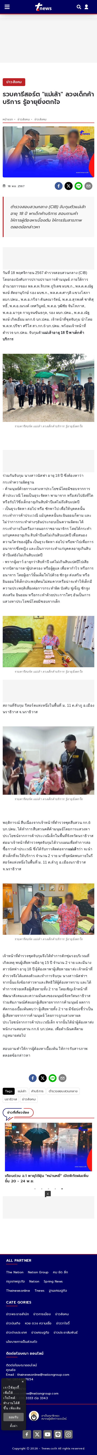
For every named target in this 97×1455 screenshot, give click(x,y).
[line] (78, 186)
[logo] (40, 7)
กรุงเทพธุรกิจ (15, 1281)
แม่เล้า (22, 1091)
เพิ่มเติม (15, 1408)
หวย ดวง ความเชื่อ (38, 1323)
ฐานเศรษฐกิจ (58, 1290)
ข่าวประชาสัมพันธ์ (66, 1332)
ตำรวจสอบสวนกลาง (63, 1091)
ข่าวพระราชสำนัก (17, 1314)
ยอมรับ (13, 1417)
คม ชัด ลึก (60, 1272)
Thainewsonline (18, 1290)
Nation (34, 1281)
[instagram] (68, 1434)
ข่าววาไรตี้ (63, 1323)
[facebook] (59, 186)
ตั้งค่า (13, 1426)
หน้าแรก (8, 119)
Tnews (39, 1290)
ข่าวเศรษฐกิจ (40, 1332)
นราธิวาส (11, 1099)
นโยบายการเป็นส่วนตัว (21, 1341)
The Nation (14, 1272)
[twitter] (69, 186)
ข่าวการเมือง (42, 1314)
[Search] (80, 6)
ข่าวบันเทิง (13, 1323)
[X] (37, 1434)
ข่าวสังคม (24, 119)
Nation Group (38, 1272)
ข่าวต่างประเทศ (16, 1332)
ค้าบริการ (37, 1091)
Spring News (53, 1281)
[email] (88, 186)
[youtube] (47, 1434)
